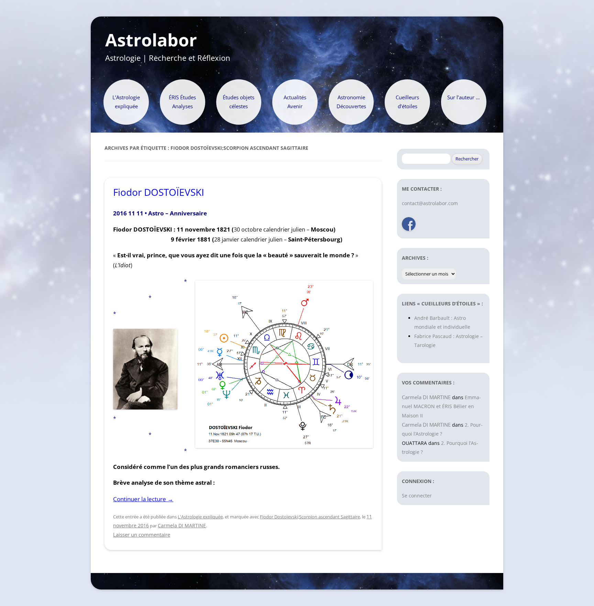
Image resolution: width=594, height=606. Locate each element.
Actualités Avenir (295, 102)
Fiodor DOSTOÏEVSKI (158, 192)
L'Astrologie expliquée (200, 517)
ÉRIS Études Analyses (182, 102)
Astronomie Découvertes (351, 102)
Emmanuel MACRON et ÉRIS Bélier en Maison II (441, 406)
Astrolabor (151, 40)
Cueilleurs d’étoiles (407, 102)
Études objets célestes (238, 102)
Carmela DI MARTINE (182, 525)
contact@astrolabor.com (430, 203)
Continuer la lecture (143, 499)
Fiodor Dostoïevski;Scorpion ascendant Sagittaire (310, 517)
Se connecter (417, 495)
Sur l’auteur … (463, 97)
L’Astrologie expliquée (126, 102)
